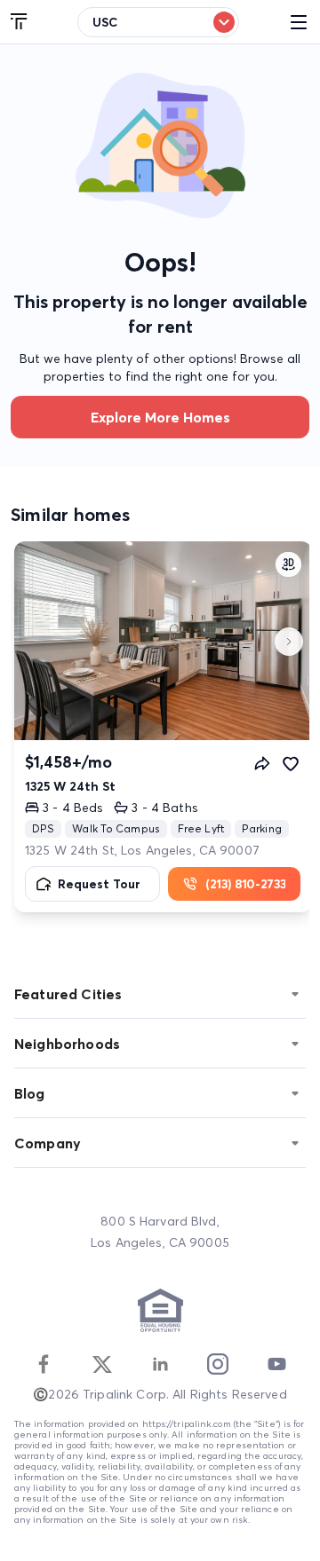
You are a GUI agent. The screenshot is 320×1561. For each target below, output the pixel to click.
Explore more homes (160, 417)
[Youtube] (276, 1364)
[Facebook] (43, 1364)
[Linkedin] (160, 1364)
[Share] (262, 763)
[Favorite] (290, 763)
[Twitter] (102, 1364)
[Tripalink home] (19, 22)
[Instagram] (217, 1364)
